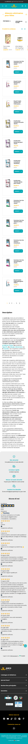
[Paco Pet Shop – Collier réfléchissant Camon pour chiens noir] (20, 39)
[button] (22, 29)
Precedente (4, 519)
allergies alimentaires (16, 347)
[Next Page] (19, 303)
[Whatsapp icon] (25, 645)
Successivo (13, 519)
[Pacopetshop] (4, 719)
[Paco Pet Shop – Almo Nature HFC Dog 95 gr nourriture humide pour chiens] (8, 39)
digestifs (4, 347)
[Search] (6, 6)
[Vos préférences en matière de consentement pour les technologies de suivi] (25, 741)
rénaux (11, 345)
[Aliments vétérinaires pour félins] (3, 14)
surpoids (6, 349)
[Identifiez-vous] (25, 6)
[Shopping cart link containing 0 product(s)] (22, 6)
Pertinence (6, 21)
